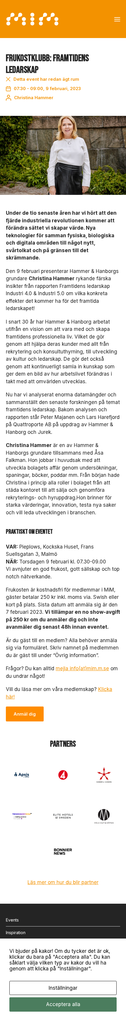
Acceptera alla (63, 1004)
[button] (117, 19)
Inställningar (63, 988)
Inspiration (15, 932)
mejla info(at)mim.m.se (82, 668)
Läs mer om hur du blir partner (63, 882)
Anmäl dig (24, 714)
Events (12, 919)
